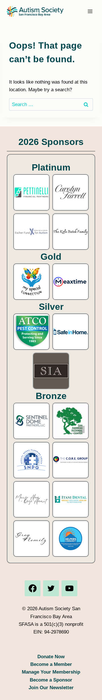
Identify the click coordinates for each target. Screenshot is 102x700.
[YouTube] (69, 588)
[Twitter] (51, 588)
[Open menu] (90, 11)
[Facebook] (33, 588)
